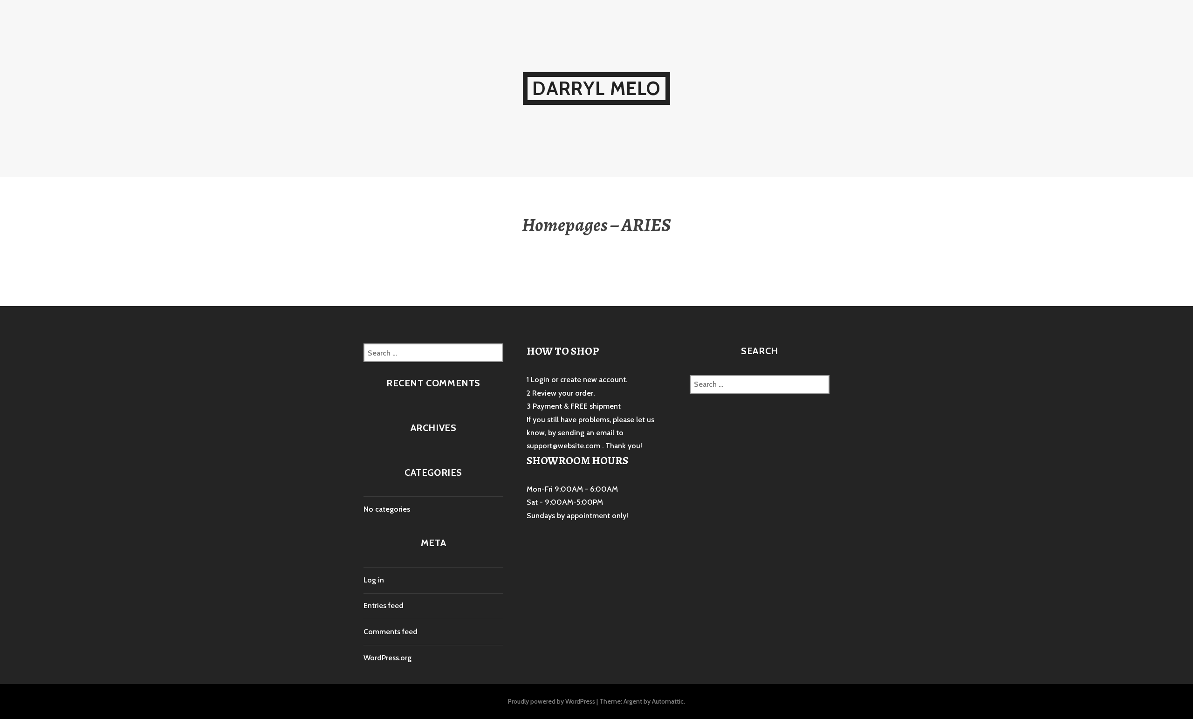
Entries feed (383, 605)
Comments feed (390, 631)
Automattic (668, 701)
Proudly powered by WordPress (551, 701)
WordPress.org (387, 657)
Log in (373, 579)
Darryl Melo (596, 88)
